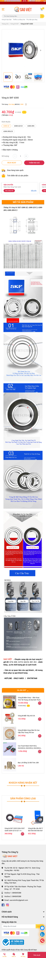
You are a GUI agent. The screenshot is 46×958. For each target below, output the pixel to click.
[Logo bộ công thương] (13, 942)
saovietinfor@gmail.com (19, 900)
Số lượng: (5, 156)
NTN (11, 662)
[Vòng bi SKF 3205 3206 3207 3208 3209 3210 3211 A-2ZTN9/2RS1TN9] (15, 817)
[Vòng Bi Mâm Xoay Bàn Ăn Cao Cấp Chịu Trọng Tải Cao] (9, 733)
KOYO (20, 662)
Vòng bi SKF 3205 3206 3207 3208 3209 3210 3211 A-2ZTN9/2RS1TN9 (15, 830)
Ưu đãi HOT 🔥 (23, 690)
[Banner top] (23, 2)
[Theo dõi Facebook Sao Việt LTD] (3, 904)
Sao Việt (20, 950)
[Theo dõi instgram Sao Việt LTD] (7, 904)
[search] (42, 16)
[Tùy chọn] (39, 703)
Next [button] (40, 50)
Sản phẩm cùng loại (23, 798)
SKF (31, 662)
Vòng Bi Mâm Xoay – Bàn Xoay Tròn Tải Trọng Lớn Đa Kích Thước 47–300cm (29, 700)
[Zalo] (42, 934)
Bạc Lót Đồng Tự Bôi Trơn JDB (28, 763)
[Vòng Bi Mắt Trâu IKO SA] (9, 717)
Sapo (35, 950)
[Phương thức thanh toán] (15, 87)
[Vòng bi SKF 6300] (23, 50)
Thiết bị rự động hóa (19, 19)
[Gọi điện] (42, 941)
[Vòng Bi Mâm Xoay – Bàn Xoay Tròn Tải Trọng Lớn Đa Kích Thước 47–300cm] (9, 702)
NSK (15, 662)
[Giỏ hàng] (41, 9)
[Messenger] (42, 928)
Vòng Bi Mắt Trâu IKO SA (26, 716)
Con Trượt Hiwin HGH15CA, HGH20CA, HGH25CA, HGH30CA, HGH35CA (29, 748)
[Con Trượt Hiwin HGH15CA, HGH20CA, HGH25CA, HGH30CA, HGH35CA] (9, 749)
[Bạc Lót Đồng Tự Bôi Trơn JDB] (9, 764)
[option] (23, 50)
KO (35, 662)
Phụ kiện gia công (31, 19)
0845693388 (16, 893)
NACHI (26, 662)
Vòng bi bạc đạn (7, 19)
